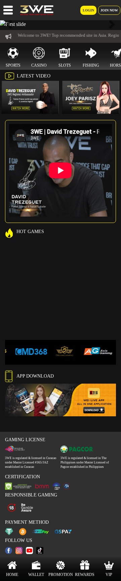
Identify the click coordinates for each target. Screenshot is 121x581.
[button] (9, 24)
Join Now (109, 10)
